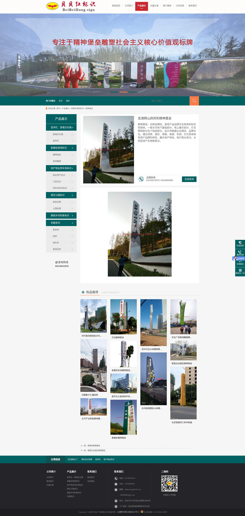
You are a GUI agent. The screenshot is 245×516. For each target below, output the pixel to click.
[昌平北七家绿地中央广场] (123, 383)
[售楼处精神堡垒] (123, 417)
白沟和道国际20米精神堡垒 (154, 408)
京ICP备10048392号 (132, 512)
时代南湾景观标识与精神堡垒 (95, 336)
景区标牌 (57, 202)
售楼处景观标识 (77, 108)
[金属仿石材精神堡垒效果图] (123, 354)
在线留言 (91, 481)
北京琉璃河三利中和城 (182, 422)
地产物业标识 (109, 459)
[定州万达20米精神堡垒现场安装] (153, 322)
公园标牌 (57, 208)
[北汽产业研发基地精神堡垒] (93, 407)
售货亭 (56, 230)
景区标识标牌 (86, 459)
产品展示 (142, 6)
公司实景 (180, 6)
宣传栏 (56, 141)
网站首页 (116, 6)
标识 (61, 101)
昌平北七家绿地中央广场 (123, 396)
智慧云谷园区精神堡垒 (182, 363)
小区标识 (57, 181)
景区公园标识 (58, 195)
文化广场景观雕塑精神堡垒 (184, 337)
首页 (58, 108)
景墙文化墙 (58, 134)
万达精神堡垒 (118, 337)
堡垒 (68, 101)
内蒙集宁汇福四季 (90, 395)
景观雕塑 (57, 161)
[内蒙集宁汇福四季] (93, 365)
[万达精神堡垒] (123, 316)
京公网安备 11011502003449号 (155, 512)
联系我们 (193, 6)
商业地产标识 (59, 175)
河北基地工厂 (73, 459)
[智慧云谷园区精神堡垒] (183, 350)
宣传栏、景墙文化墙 (61, 127)
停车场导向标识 (60, 188)
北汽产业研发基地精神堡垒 (94, 419)
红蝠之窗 (154, 6)
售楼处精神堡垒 (119, 438)
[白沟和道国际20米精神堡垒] (153, 378)
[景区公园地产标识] (122, 55)
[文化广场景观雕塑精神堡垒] (183, 316)
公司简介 (129, 6)
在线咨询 (189, 179)
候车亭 (56, 243)
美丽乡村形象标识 (60, 215)
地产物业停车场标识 (61, 168)
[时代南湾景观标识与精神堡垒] (93, 316)
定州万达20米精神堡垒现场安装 (156, 349)
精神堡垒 (89, 108)
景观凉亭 (57, 249)
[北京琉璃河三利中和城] (183, 393)
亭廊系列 (55, 223)
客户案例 (167, 6)
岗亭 (55, 236)
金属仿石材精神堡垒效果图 (124, 370)
